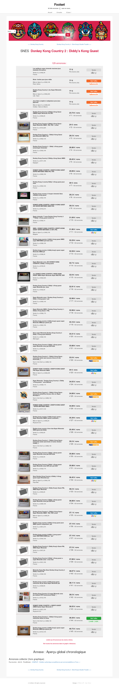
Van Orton (88, 683)
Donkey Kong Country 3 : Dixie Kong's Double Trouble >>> (73, 44)
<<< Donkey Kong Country (35, 44)
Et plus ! (68, 12)
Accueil (50, 12)
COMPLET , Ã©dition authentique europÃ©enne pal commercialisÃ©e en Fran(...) (56, 662)
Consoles (59, 12)
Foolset (59, 4)
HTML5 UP (80, 683)
